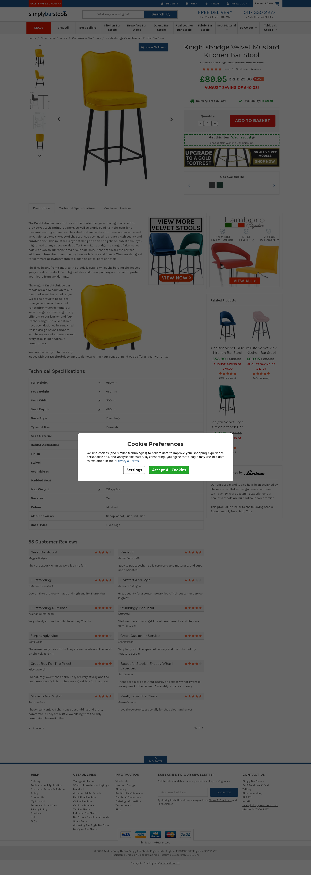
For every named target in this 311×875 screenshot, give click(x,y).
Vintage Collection (84, 781)
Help (193, 3)
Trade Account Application (46, 785)
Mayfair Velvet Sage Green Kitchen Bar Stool (227, 427)
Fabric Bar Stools (205, 28)
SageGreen (219, 185)
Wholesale (122, 781)
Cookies (36, 813)
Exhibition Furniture (84, 797)
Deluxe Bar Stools (161, 28)
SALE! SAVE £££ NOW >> (45, 3)
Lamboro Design (126, 785)
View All (63, 27)
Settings (134, 469)
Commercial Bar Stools (86, 38)
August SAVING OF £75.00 (227, 366)
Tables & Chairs (270, 28)
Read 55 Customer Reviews (242, 69)
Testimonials (123, 805)
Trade (214, 3)
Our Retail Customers (128, 797)
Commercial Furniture (54, 38)
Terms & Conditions (220, 800)
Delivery (171, 3)
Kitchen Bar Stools (112, 28)
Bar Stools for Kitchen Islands (91, 817)
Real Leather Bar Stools (184, 28)
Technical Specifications (77, 208)
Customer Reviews (118, 208)
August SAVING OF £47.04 (261, 366)
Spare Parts (80, 821)
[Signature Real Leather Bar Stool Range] (244, 251)
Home (32, 38)
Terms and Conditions (44, 805)
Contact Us (37, 797)
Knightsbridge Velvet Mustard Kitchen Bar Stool (135, 38)
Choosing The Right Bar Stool (91, 825)
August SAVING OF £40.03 (231, 87)
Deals (38, 27)
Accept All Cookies (169, 469)
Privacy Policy (39, 809)
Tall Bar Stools (82, 809)
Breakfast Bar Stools (137, 28)
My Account (240, 3)
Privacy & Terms (127, 461)
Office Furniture (82, 801)
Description (41, 208)
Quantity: (208, 116)
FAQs (34, 821)
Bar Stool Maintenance (129, 793)
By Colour (247, 27)
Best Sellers (87, 27)
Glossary (121, 789)
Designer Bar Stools (85, 829)
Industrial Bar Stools (85, 813)
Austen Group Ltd (170, 863)
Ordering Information (128, 801)
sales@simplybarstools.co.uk (260, 805)
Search (157, 14)
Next (171, 118)
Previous (58, 118)
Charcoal (212, 185)
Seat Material (226, 25)
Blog (118, 809)
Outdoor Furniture (83, 805)
